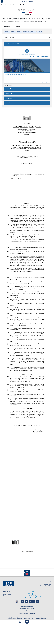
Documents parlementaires (7, 4)
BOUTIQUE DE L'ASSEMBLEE (27, 606)
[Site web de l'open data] (27, 593)
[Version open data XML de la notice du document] (27, 98)
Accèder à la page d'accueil (2, 1)
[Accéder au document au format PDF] (27, 89)
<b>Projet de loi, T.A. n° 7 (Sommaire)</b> (27, 26)
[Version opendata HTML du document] (27, 93)
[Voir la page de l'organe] (27, 71)
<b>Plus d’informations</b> (27, 37)
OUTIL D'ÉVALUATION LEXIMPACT (26, 613)
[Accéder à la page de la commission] (27, 52)
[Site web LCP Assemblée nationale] (27, 583)
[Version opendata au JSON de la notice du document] (27, 103)
